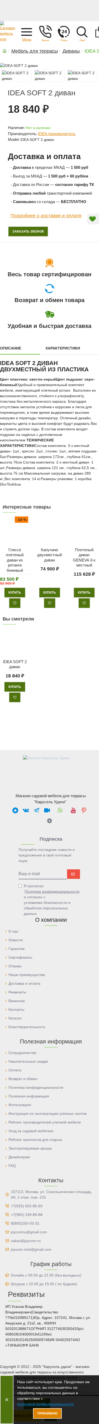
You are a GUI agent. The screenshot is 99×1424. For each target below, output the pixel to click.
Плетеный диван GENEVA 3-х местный (84, 558)
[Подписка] (74, 874)
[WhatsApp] (60, 810)
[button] (26, 31)
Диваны (71, 51)
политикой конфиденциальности (45, 1404)
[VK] (26, 810)
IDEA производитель (57, 133)
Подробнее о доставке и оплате (46, 215)
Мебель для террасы (34, 51)
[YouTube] (73, 810)
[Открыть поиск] (82, 31)
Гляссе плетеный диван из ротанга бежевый (14, 560)
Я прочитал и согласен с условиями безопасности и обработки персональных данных (51, 900)
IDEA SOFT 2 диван (15, 664)
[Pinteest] (84, 810)
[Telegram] (36, 810)
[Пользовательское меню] (45, 31)
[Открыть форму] (63, 31)
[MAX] (15, 810)
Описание (10, 348)
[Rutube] (47, 810)
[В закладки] (15, 603)
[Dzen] (50, 821)
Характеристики (62, 348)
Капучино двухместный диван (49, 555)
